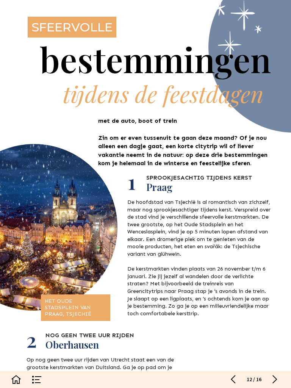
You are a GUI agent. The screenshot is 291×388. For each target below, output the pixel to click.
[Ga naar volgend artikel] (274, 379)
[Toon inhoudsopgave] (36, 379)
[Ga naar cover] (16, 379)
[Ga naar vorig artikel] (233, 379)
